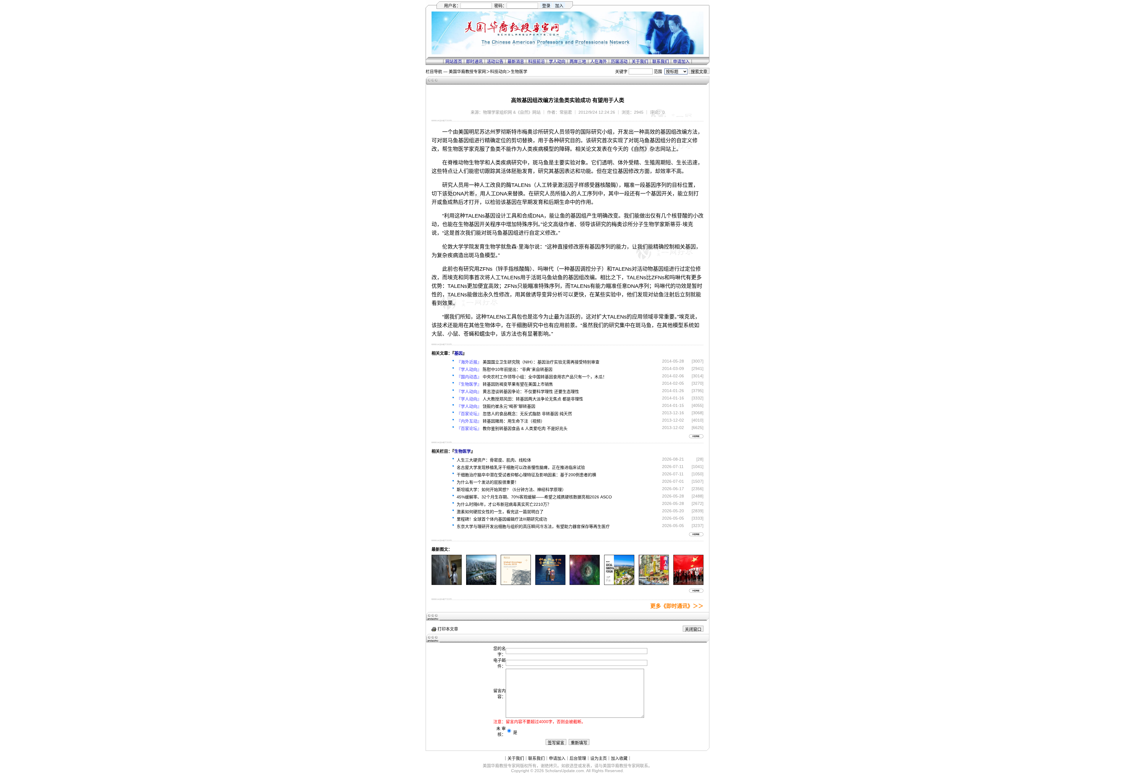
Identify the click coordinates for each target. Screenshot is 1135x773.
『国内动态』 (469, 376)
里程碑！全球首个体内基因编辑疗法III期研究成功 (502, 519)
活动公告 (495, 61)
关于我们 (640, 61)
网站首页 (453, 61)
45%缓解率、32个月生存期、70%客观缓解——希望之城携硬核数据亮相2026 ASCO (534, 497)
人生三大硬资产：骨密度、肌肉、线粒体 (494, 460)
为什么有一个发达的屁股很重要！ (488, 482)
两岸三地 (578, 61)
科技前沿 (536, 61)
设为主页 (598, 758)
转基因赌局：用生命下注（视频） (514, 421)
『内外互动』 (469, 421)
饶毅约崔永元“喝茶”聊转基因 (509, 406)
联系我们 (660, 61)
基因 (458, 353)
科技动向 (498, 71)
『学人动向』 (469, 369)
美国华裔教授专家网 (467, 71)
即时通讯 (474, 61)
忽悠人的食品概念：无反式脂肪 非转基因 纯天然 (527, 413)
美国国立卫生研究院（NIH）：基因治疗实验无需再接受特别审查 (541, 362)
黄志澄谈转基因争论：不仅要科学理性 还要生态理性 (531, 391)
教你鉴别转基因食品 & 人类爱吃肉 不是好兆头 (525, 428)
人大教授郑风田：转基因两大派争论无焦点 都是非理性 (533, 399)
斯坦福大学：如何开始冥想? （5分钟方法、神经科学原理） (511, 489)
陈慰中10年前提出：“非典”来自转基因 (517, 369)
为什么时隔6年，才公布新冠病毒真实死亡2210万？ (504, 504)
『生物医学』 (469, 384)
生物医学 (519, 71)
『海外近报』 (469, 362)
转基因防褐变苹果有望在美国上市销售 (518, 384)
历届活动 (619, 61)
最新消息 (515, 61)
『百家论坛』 (469, 413)
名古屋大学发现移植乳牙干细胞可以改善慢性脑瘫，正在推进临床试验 (521, 467)
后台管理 (578, 758)
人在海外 (598, 61)
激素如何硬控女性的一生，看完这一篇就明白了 (500, 511)
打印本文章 (447, 629)
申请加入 (681, 61)
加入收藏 (619, 758)
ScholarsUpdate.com (564, 770)
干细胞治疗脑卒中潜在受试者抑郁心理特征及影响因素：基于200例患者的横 (526, 474)
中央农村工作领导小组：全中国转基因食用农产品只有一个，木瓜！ (545, 376)
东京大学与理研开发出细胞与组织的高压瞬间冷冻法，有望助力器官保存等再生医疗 (533, 526)
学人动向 (557, 61)
